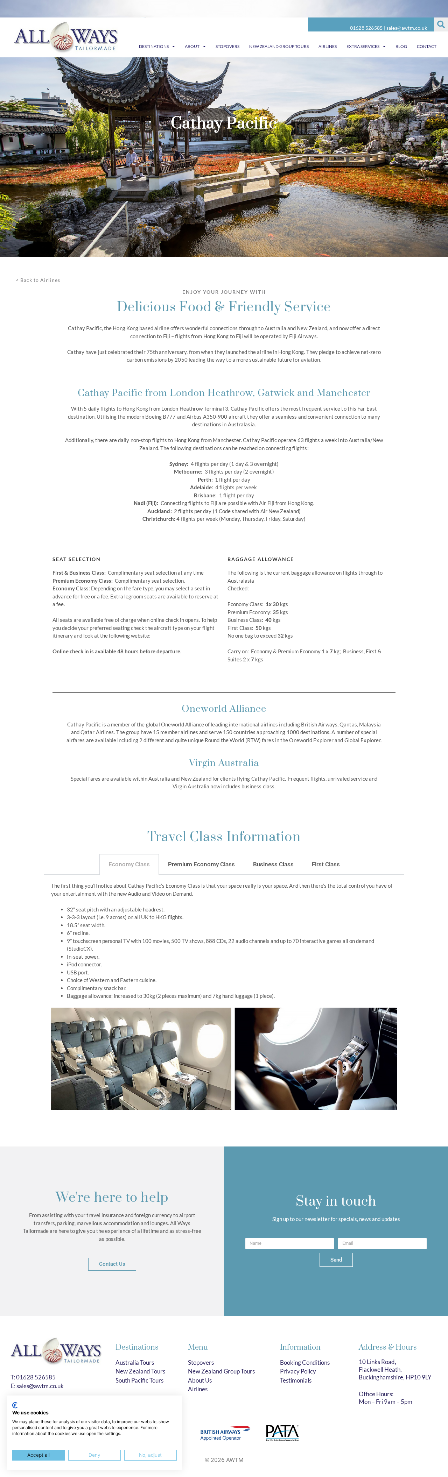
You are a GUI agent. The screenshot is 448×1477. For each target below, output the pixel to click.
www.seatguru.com (173, 635)
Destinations (154, 46)
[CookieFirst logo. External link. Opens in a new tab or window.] (15, 1405)
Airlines (327, 46)
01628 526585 (366, 28)
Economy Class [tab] (129, 864)
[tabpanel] (224, 1001)
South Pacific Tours (139, 1380)
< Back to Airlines (38, 280)
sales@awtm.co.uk (406, 28)
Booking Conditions (305, 1362)
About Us (200, 1380)
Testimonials (296, 1380)
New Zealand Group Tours (279, 46)
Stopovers (227, 46)
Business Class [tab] (273, 864)
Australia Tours (134, 1362)
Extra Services (362, 46)
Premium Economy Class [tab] (201, 864)
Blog (401, 46)
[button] (441, 24)
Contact (426, 46)
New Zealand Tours (140, 1371)
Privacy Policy (298, 1371)
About (192, 46)
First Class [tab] (326, 864)
